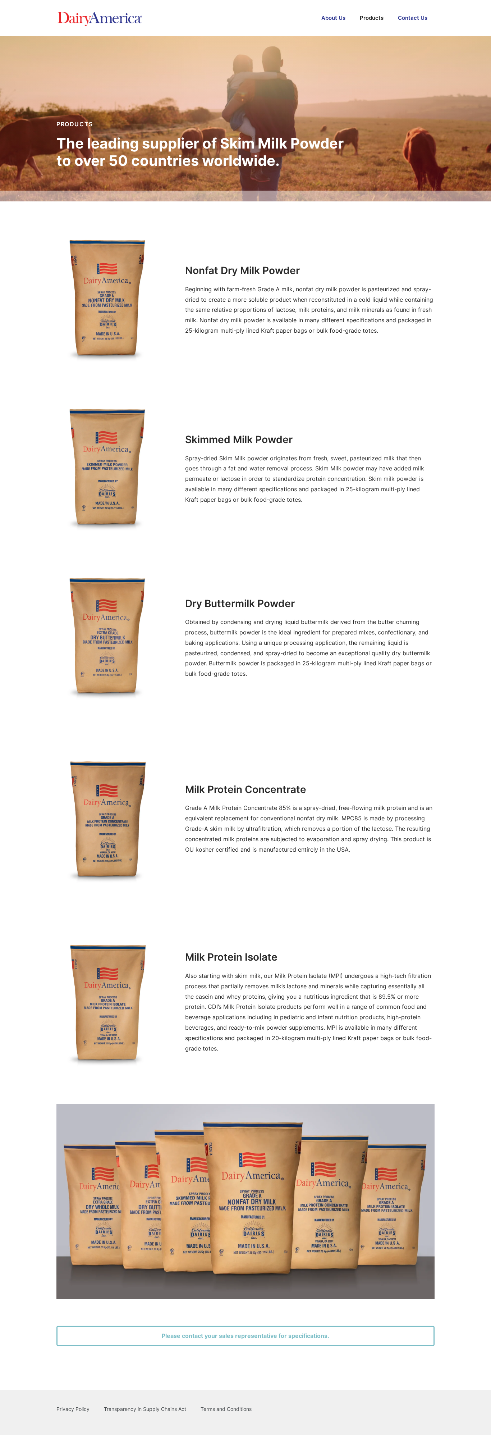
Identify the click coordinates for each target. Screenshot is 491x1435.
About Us (333, 17)
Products (372, 17)
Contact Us (412, 17)
